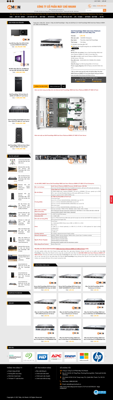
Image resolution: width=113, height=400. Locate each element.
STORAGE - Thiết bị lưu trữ (64, 17)
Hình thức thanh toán (14, 376)
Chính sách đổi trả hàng (43, 378)
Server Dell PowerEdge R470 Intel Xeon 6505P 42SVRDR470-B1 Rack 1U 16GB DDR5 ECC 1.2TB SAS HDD (45, 288)
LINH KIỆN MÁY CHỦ (32, 17)
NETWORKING (51, 17)
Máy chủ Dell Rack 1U (72, 22)
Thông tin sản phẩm (41, 86)
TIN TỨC (102, 17)
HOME (11, 17)
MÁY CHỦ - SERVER (20, 17)
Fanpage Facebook (15, 293)
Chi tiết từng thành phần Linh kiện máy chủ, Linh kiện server (24, 161)
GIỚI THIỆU (97, 1)
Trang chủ (36, 22)
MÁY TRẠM (42, 17)
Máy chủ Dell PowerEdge (58, 22)
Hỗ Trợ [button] (111, 199)
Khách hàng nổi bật (14, 371)
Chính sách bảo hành (42, 373)
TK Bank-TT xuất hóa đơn (16, 378)
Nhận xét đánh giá (55, 86)
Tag (63, 86)
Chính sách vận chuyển (43, 376)
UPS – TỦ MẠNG (78, 17)
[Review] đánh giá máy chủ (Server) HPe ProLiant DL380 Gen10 (24, 214)
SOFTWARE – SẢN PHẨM (91, 17)
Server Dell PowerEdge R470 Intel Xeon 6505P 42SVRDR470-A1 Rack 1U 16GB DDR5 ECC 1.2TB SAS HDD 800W (70, 288)
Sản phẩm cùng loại (42, 265)
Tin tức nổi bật (14, 156)
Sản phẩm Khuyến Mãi (16, 22)
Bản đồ (11, 303)
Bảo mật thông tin (41, 371)
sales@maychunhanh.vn (73, 384)
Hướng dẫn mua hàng (14, 373)
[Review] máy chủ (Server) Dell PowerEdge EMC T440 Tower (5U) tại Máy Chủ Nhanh (24, 196)
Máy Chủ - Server (45, 22)
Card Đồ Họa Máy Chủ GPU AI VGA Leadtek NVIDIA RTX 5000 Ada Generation (19, 44)
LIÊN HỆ (104, 1)
